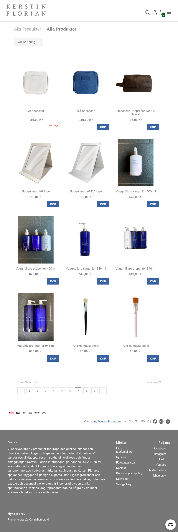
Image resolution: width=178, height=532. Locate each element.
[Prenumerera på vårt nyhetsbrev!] (167, 421)
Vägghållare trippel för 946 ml (135, 268)
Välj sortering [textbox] (26, 42)
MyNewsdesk (157, 470)
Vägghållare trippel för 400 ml (36, 268)
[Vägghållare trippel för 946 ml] (135, 240)
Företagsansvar (126, 462)
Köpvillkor (122, 478)
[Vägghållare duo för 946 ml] (35, 317)
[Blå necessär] (85, 82)
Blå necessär (86, 110)
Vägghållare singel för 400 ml (136, 191)
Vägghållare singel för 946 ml (86, 268)
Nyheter (121, 457)
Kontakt (121, 468)
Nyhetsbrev (159, 475)
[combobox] (28, 42)
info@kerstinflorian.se (106, 421)
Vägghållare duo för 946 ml (35, 345)
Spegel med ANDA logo (86, 191)
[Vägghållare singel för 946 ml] (85, 240)
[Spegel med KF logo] (35, 162)
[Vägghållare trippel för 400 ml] (35, 240)
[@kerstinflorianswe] (161, 421)
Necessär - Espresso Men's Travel (136, 112)
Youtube (161, 464)
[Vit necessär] (35, 82)
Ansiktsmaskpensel (86, 345)
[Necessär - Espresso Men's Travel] (135, 82)
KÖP (103, 127)
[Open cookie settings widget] (170, 524)
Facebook (160, 448)
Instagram (159, 454)
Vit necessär (35, 110)
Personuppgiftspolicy (127, 473)
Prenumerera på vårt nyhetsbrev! (28, 519)
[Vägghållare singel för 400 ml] (135, 162)
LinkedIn (160, 459)
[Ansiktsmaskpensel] (85, 317)
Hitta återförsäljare (124, 450)
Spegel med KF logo (36, 191)
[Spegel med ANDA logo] (85, 162)
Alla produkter (27, 29)
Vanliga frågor (124, 484)
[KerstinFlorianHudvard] (155, 421)
